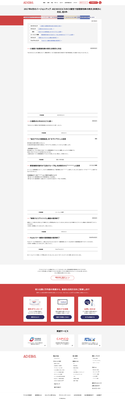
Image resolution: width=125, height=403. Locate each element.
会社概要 (99, 395)
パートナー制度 (95, 378)
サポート (56, 2)
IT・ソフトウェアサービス (77, 374)
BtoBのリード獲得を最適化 (59, 378)
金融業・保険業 (76, 378)
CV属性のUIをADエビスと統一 (45, 29)
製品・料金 (56, 356)
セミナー (61, 2)
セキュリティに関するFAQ (50, 395)
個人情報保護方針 (88, 395)
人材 (74, 376)
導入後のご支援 (96, 369)
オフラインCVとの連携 (58, 374)
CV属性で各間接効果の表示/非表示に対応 (50, 26)
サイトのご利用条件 (27, 395)
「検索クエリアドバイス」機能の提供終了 (47, 37)
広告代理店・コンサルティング (78, 372)
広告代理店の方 (68, 2)
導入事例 (75, 356)
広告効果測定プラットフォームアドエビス (33, 17)
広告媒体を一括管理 (58, 365)
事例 (48, 2)
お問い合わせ (95, 385)
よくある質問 (95, 376)
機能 (44, 2)
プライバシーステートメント (65, 395)
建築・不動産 (75, 380)
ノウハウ (75, 2)
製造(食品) (75, 365)
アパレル (75, 369)
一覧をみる (75, 358)
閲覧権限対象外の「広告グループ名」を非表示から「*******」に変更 (57, 34)
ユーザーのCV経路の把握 (59, 372)
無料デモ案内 (57, 387)
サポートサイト (95, 372)
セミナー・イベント (96, 362)
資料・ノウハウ (96, 356)
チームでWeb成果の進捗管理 (59, 376)
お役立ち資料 (95, 358)
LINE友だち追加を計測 (58, 380)
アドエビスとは (57, 358)
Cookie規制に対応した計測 (59, 369)
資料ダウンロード (96, 383)
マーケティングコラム (96, 360)
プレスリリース (95, 388)
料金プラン (56, 384)
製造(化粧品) (75, 367)
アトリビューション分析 (58, 367)
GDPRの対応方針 (77, 395)
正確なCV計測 (56, 363)
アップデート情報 (46, 17)
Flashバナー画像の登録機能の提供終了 (51, 40)
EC (74, 363)
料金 (52, 2)
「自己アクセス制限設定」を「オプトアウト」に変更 (49, 32)
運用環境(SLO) (38, 395)
